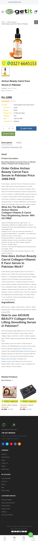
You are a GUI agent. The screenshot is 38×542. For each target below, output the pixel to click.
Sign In (3, 484)
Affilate (3, 466)
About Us (4, 454)
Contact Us (4, 463)
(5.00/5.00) (13, 101)
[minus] (9, 128)
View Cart (4, 481)
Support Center (5, 509)
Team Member (5, 457)
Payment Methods (6, 499)
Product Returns (6, 505)
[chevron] (36, 22)
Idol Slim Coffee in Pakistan (9, 405)
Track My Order (5, 478)
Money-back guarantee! (8, 503)
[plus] (12, 128)
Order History (5, 469)
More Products (6, 380)
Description (6, 143)
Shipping (3, 511)
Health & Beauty (12, 88)
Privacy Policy (5, 490)
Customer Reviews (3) (11, 147)
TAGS (18, 143)
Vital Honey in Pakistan (26, 405)
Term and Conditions (7, 514)
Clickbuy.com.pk (6, 361)
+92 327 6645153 (8, 433)
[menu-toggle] (2, 12)
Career (3, 460)
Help (2, 487)
